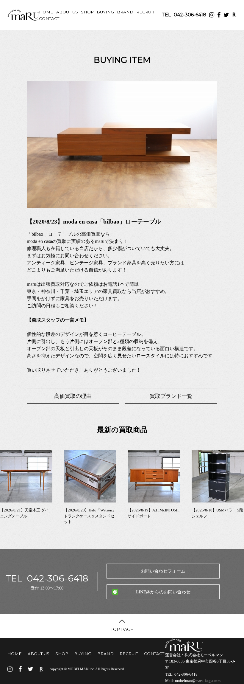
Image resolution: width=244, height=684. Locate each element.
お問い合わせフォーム (163, 571)
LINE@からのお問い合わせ (163, 592)
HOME (46, 12)
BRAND (125, 12)
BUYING (105, 12)
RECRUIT (145, 12)
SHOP (87, 12)
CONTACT (49, 18)
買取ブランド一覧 (171, 396)
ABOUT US (67, 12)
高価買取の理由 (73, 396)
